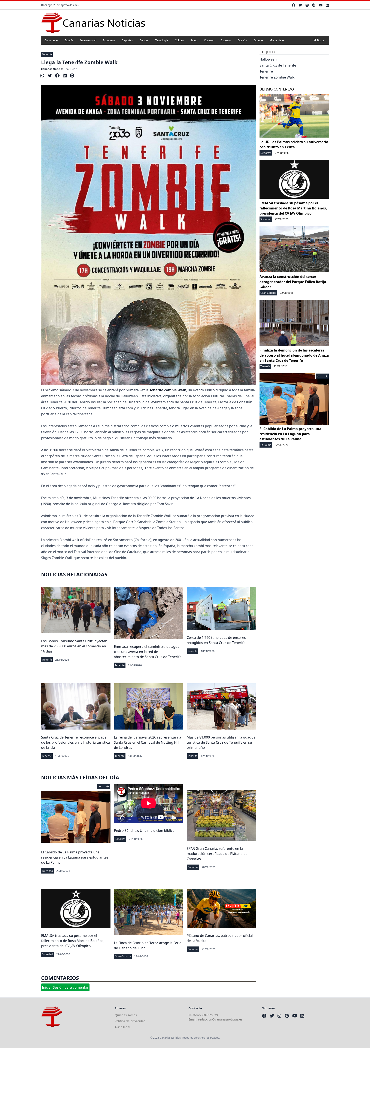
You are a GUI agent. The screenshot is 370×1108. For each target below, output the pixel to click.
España (69, 40)
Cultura (179, 40)
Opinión (242, 40)
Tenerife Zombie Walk (277, 77)
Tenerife (47, 54)
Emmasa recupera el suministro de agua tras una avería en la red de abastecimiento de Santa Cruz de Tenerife (147, 651)
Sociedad (47, 954)
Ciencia (144, 40)
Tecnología (161, 40)
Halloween (268, 59)
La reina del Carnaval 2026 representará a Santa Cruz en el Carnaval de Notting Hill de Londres (147, 742)
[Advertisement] (128, 1078)
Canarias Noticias (52, 69)
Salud (194, 40)
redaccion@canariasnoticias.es (220, 1019)
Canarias (50, 40)
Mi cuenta (275, 40)
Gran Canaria (123, 956)
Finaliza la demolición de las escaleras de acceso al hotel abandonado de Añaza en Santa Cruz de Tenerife (294, 355)
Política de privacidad (130, 1021)
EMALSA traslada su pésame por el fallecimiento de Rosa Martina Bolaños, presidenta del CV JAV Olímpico (72, 940)
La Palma (47, 871)
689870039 (210, 1015)
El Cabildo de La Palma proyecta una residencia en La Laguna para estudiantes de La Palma (74, 857)
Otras (257, 40)
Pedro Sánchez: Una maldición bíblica (144, 830)
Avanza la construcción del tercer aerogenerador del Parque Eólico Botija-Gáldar (293, 281)
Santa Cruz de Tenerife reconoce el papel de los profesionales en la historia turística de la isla (75, 742)
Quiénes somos (126, 1015)
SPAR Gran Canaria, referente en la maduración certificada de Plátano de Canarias (217, 853)
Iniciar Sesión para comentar (65, 987)
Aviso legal (122, 1027)
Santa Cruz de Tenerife (278, 65)
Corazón (209, 40)
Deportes (127, 40)
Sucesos (226, 40)
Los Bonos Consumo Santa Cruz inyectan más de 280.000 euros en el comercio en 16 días (74, 646)
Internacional (88, 40)
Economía (109, 40)
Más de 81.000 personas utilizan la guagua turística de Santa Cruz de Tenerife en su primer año (221, 742)
